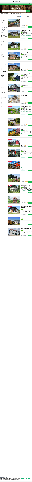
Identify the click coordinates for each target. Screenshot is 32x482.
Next (19, 22)
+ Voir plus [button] (2, 48)
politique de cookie (10, 480)
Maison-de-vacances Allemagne (5, 13)
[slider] (1, 37)
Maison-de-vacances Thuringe (12, 13)
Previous (9, 22)
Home (0, 13)
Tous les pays (29, 3)
